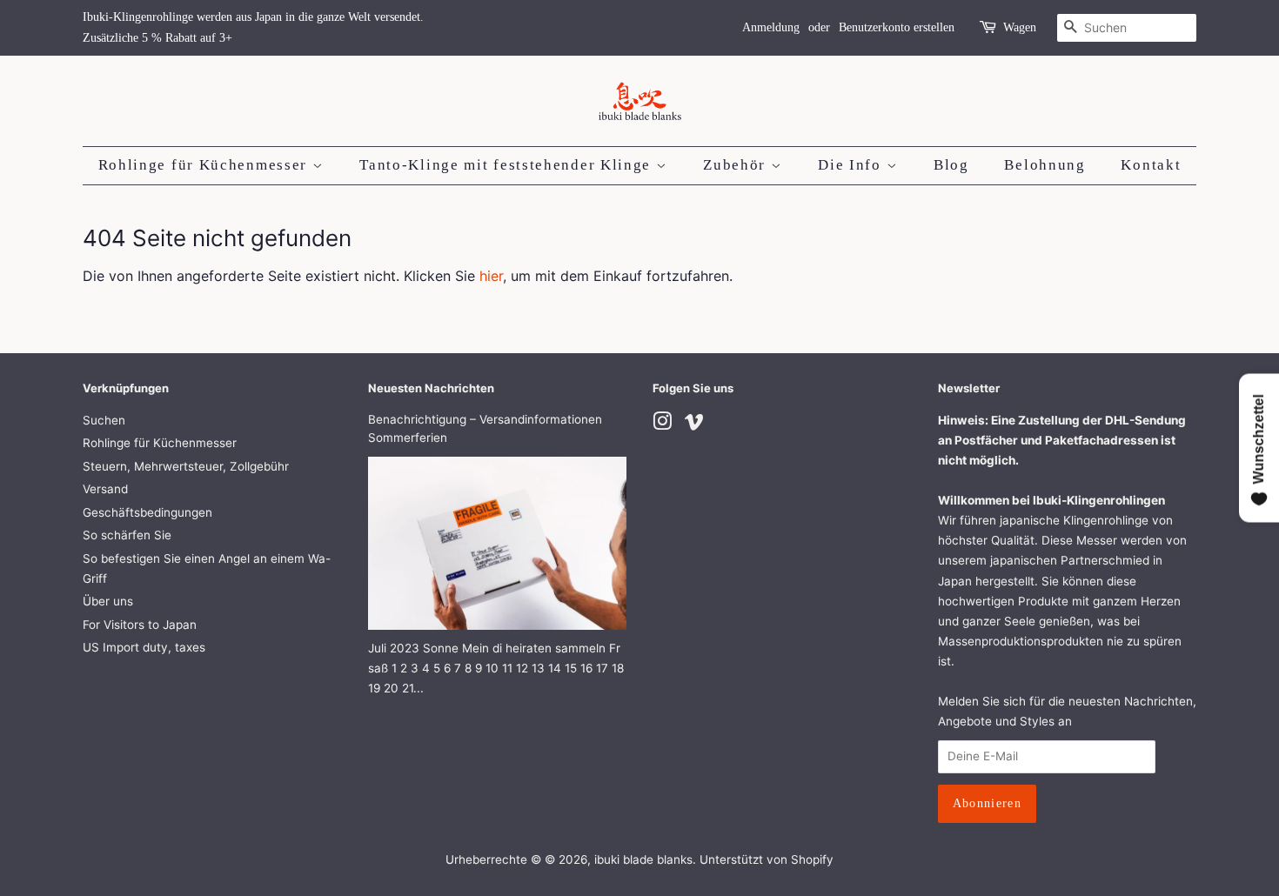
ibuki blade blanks (643, 859)
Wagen (1019, 27)
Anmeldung (771, 27)
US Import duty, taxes (144, 647)
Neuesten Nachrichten (431, 388)
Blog (951, 165)
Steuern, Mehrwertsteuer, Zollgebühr (186, 466)
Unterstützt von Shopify (767, 859)
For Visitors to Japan (140, 625)
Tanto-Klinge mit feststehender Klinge (507, 165)
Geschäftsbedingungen (147, 512)
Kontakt (1151, 165)
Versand (105, 489)
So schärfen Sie (127, 535)
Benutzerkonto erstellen (896, 27)
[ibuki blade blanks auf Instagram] (662, 424)
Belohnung (1044, 165)
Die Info (852, 165)
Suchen (104, 420)
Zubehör (737, 165)
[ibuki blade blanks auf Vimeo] (694, 424)
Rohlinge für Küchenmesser (205, 165)
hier (491, 275)
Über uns (108, 601)
